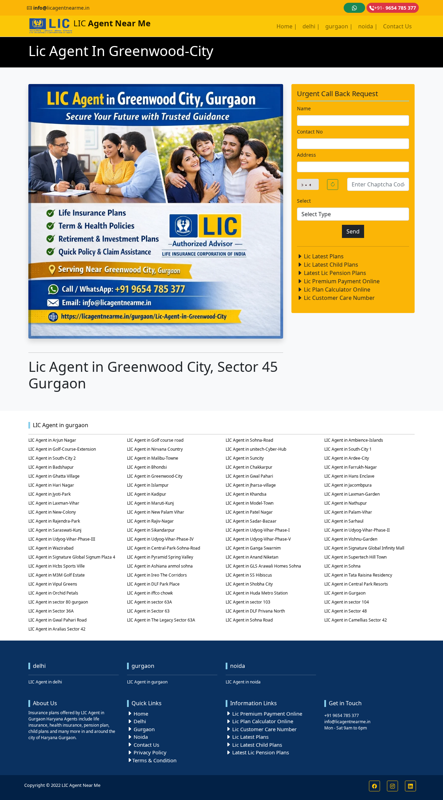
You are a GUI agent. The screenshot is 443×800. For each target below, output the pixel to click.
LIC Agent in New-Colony (52, 512)
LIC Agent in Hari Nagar (51, 485)
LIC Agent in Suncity (245, 458)
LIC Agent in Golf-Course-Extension (62, 449)
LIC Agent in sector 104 (346, 602)
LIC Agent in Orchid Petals (53, 593)
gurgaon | (339, 26)
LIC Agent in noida (243, 682)
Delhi (139, 721)
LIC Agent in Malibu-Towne (152, 458)
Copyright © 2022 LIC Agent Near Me (62, 785)
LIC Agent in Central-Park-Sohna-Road (163, 548)
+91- (395, 7)
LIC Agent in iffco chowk (150, 593)
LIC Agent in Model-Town (249, 503)
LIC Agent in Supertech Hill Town (355, 557)
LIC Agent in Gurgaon (344, 593)
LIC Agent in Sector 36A (51, 611)
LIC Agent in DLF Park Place (153, 584)
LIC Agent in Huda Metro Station (257, 593)
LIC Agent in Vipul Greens (52, 584)
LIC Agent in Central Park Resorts (356, 584)
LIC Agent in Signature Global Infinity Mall (364, 548)
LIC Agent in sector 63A (149, 602)
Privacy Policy (149, 752)
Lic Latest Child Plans (330, 264)
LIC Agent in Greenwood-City (154, 476)
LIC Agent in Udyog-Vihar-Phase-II (357, 530)
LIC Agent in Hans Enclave (349, 476)
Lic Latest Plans (323, 256)
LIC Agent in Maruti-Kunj (150, 503)
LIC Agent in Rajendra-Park (54, 521)
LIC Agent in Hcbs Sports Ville (56, 566)
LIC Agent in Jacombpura (348, 485)
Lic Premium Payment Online (341, 281)
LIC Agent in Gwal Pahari (249, 476)
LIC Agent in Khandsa (246, 494)
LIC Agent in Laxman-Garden (352, 494)
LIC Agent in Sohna (342, 566)
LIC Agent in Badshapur (51, 467)
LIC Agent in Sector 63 (148, 611)
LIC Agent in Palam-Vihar (348, 512)
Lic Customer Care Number (338, 298)
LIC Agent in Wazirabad (50, 548)
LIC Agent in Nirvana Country (155, 449)
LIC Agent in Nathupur (345, 503)
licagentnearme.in (61, 7)
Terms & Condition (154, 760)
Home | (287, 26)
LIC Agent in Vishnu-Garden (350, 539)
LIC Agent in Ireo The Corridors (157, 575)
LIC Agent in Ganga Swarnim (253, 548)
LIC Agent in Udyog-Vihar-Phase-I (258, 530)
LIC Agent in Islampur (148, 485)
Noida (140, 736)
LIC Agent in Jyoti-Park (49, 494)
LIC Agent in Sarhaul (343, 521)
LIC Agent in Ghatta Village (54, 476)
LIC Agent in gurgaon (147, 682)
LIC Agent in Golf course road (155, 440)
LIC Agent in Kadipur (146, 494)
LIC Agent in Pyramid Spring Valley (160, 557)
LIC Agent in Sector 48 (345, 611)
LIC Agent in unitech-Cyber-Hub (256, 449)
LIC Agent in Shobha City (249, 584)
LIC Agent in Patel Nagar (249, 512)
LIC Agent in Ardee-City (346, 458)
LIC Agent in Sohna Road (249, 620)
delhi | (311, 26)
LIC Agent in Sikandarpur (151, 530)
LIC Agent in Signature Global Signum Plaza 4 (71, 557)
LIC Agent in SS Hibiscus (249, 575)
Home (140, 713)
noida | (368, 26)
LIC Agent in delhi (45, 682)
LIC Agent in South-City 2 (52, 458)
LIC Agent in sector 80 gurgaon (58, 602)
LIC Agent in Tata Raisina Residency (358, 575)
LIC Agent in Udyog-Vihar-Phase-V (258, 539)
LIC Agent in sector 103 (248, 602)
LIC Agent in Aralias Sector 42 (56, 629)
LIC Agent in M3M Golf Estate (56, 575)
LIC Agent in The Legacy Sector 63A (161, 620)
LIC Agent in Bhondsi (147, 467)
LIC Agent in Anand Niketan (252, 557)
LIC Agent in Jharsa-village (251, 485)
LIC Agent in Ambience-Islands (353, 440)
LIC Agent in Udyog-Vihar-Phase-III (61, 539)
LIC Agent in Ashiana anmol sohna (160, 566)
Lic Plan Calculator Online (336, 289)
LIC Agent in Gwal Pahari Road (57, 620)
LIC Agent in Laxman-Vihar (53, 503)
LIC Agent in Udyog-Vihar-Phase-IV (160, 539)
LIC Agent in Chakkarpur (249, 467)
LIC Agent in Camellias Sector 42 (355, 620)
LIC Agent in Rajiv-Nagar (150, 521)
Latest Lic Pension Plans (334, 273)
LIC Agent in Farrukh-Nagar (350, 467)
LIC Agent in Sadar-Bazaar (251, 521)
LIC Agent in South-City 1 (348, 449)
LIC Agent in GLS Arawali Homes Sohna (263, 566)
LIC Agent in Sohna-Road (249, 440)
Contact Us (397, 26)
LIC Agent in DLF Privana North (255, 611)
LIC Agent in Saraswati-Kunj (54, 530)
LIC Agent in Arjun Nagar (52, 440)
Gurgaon (143, 729)
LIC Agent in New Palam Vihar (155, 512)
